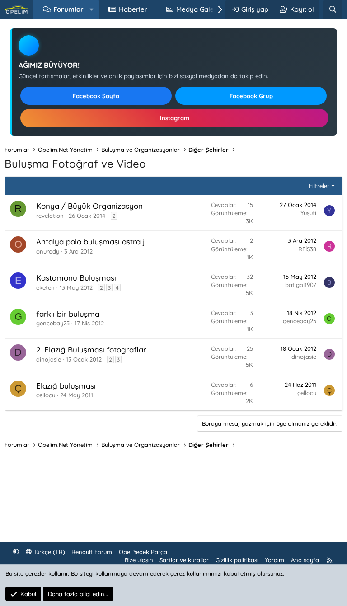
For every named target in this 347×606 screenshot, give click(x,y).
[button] (91, 9)
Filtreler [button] (319, 185)
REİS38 (307, 249)
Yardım (274, 560)
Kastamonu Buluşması (76, 277)
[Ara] (332, 9)
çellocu (45, 395)
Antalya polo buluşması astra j (90, 241)
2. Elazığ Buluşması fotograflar (91, 349)
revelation (50, 215)
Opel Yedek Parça (143, 551)
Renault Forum (91, 551)
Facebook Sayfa (96, 95)
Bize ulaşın (139, 560)
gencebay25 (53, 323)
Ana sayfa (305, 560)
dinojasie (48, 359)
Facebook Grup (251, 95)
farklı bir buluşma (67, 314)
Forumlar (68, 9)
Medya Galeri (197, 9)
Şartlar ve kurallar (184, 560)
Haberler (133, 9)
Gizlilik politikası (237, 560)
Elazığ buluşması (66, 385)
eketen (45, 287)
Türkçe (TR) (48, 551)
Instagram (174, 118)
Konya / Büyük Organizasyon (89, 206)
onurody (47, 251)
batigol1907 (300, 284)
